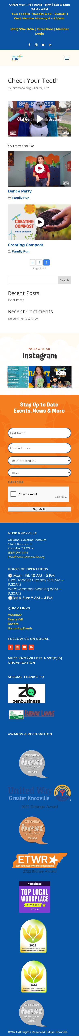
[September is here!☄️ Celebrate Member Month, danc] (18, 376)
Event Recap (16, 300)
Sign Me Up (40, 509)
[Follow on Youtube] (43, 45)
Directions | (46, 29)
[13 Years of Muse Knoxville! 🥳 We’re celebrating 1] (39, 376)
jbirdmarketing (21, 88)
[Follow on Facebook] (29, 45)
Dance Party (20, 191)
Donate (13, 623)
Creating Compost (25, 245)
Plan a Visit (15, 619)
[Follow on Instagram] (36, 45)
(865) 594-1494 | (23, 29)
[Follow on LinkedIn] (49, 45)
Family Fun (20, 198)
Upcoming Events (20, 628)
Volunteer (14, 614)
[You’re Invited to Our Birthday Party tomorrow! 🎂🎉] (61, 376)
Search (64, 280)
